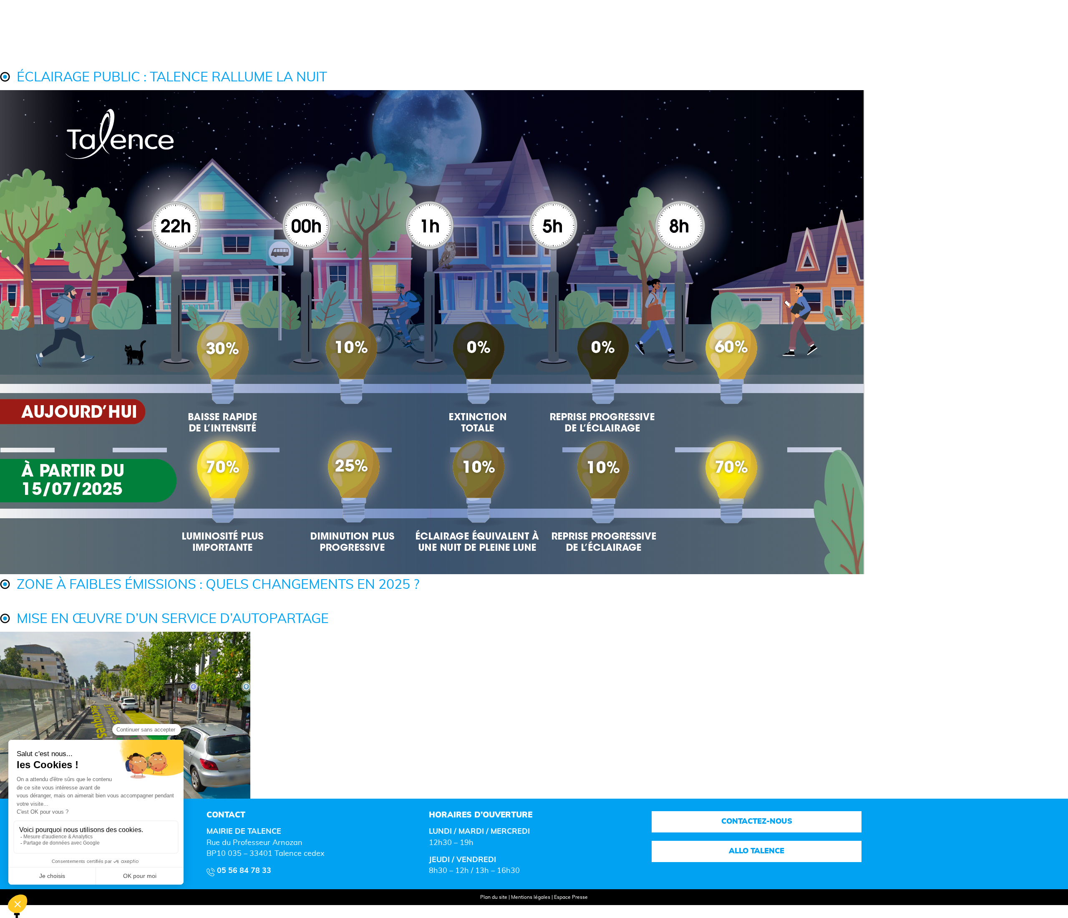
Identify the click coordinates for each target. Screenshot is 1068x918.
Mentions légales (530, 897)
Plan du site (493, 897)
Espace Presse (571, 897)
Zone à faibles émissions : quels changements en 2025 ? (218, 584)
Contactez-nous (756, 821)
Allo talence (756, 851)
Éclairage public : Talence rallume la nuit (172, 77)
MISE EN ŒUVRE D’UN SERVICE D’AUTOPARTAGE (173, 619)
